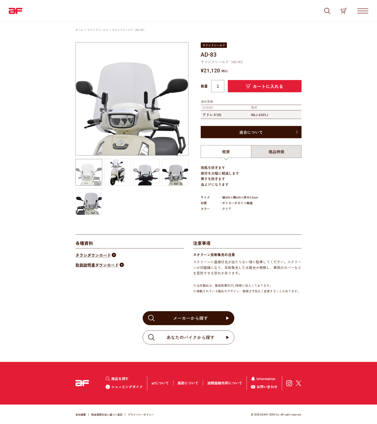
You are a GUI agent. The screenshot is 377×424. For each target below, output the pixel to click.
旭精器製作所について (224, 383)
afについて (160, 383)
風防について (188, 383)
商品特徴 (276, 151)
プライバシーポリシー (141, 414)
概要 (226, 151)
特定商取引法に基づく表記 (107, 414)
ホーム (79, 29)
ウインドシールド (97, 29)
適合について (251, 132)
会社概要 (80, 414)
